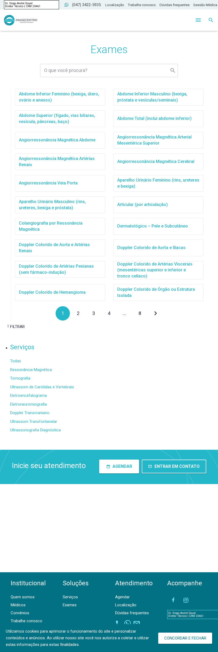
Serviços (70, 597)
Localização (114, 5)
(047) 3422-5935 (86, 4)
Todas (15, 361)
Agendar (122, 597)
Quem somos (23, 597)
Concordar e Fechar (185, 638)
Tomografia (20, 378)
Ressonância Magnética (31, 369)
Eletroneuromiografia (28, 404)
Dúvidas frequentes (175, 5)
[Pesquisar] (211, 20)
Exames (70, 605)
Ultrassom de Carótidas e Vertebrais (42, 387)
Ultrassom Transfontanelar (33, 421)
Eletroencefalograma (28, 395)
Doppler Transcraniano (29, 412)
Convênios (20, 613)
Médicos (18, 605)
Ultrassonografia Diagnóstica (35, 430)
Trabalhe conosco (142, 5)
